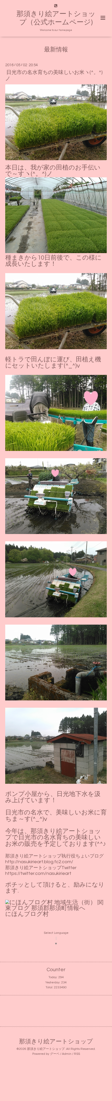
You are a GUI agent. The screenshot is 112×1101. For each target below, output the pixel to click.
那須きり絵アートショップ (56, 1042)
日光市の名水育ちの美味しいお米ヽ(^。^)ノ (54, 75)
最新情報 (56, 50)
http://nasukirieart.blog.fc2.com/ (39, 861)
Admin (66, 1054)
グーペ (54, 1054)
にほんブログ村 (27, 914)
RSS (77, 1054)
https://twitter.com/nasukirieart (38, 873)
